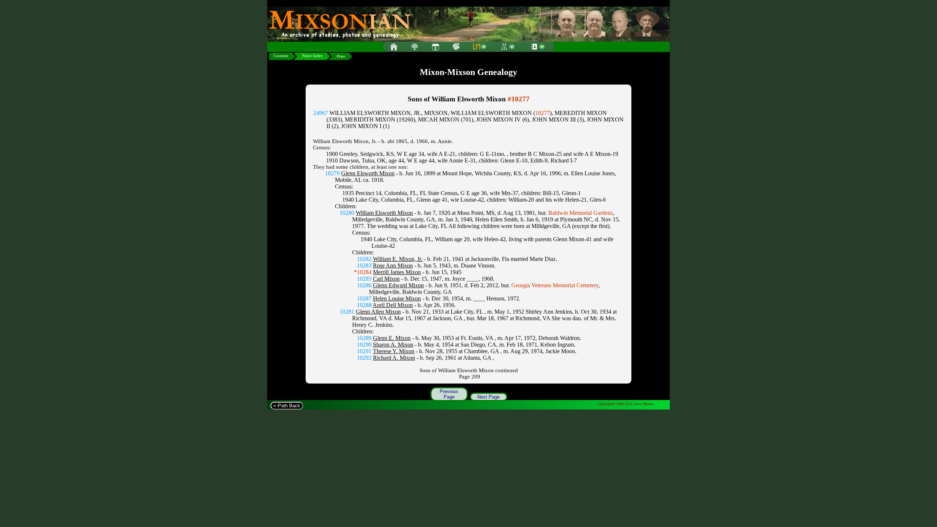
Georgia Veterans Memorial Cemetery (554, 285)
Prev (341, 56)
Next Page (488, 397)
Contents (280, 56)
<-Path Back (286, 405)
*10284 (363, 272)
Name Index (312, 56)
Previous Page (449, 394)
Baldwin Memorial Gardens (580, 213)
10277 (542, 113)
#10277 (519, 99)
